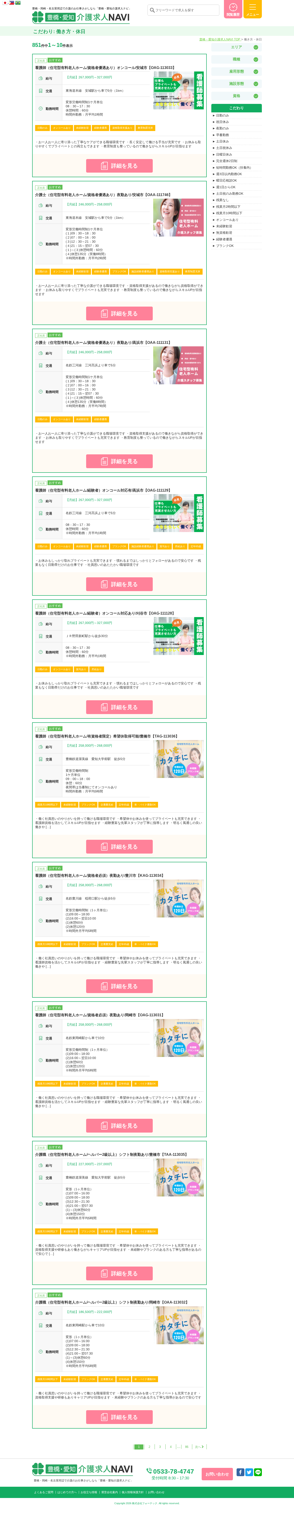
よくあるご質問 (43, 1492)
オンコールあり (227, 220)
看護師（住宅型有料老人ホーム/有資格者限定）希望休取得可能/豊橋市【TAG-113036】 (107, 736)
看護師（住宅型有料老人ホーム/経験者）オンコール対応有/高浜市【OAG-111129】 (103, 490)
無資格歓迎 (224, 232)
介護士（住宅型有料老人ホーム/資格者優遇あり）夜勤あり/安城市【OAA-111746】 (103, 195)
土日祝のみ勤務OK (229, 193)
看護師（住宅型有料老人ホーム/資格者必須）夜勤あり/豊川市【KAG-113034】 (100, 875)
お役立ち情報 (89, 1492)
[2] (199, 1446)
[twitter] (249, 1472)
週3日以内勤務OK (229, 174)
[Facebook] (240, 1472)
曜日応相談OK (226, 180)
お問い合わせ (156, 1492)
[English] (12, 2)
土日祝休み (224, 148)
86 (186, 1447)
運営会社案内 (109, 1492)
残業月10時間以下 (229, 213)
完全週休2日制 (226, 161)
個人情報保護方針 (133, 1492)
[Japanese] (5, 2)
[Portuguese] (18, 2)
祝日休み (222, 122)
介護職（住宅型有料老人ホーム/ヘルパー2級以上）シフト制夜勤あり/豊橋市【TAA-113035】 (112, 1154)
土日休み (222, 141)
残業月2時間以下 (228, 206)
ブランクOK (225, 246)
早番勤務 (222, 135)
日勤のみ (222, 115)
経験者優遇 (224, 239)
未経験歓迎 (224, 226)
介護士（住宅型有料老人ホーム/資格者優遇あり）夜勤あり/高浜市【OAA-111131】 (103, 343)
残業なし (222, 200)
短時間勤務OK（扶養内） (234, 167)
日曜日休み (224, 154)
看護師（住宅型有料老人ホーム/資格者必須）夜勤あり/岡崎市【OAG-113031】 (100, 1015)
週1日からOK (225, 187)
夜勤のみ (222, 128)
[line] (258, 1472)
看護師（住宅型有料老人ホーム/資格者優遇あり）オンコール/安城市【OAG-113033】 (105, 68)
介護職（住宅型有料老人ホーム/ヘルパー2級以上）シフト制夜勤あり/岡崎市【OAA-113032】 (112, 1302)
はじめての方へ (67, 1492)
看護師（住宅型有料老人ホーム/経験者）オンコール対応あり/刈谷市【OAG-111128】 (105, 613)
